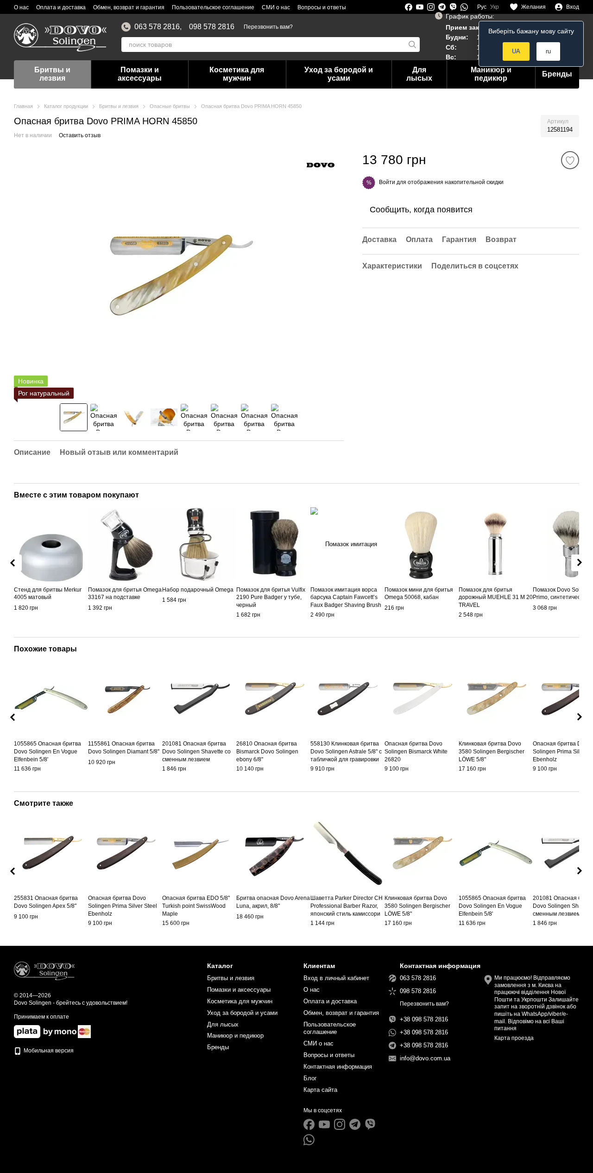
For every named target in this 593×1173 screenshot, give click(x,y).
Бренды (557, 74)
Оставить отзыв (80, 135)
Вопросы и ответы (321, 7)
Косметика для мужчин (236, 74)
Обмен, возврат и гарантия (128, 7)
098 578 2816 (211, 27)
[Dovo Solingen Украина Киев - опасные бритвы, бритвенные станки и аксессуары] (44, 970)
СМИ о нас (276, 7)
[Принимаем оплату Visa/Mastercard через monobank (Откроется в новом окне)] (45, 1031)
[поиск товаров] (412, 44)
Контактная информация (337, 1066)
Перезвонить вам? (268, 27)
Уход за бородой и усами (338, 74)
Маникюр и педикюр (491, 74)
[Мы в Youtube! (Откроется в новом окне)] (419, 7)
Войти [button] (387, 182)
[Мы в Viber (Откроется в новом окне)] (453, 7)
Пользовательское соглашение (213, 7)
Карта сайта (320, 1089)
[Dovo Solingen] (320, 164)
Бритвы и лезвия (52, 74)
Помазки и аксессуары (140, 74)
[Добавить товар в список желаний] (570, 160)
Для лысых (419, 74)
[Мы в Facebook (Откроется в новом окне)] (408, 7)
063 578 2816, (158, 27)
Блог (310, 1078)
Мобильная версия (48, 1050)
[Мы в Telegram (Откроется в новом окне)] (442, 7)
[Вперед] (579, 563)
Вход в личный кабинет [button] (336, 978)
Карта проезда (514, 1038)
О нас (21, 7)
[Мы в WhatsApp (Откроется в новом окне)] (464, 7)
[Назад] (13, 563)
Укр (494, 7)
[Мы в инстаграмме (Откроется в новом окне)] (431, 7)
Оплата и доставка (61, 7)
